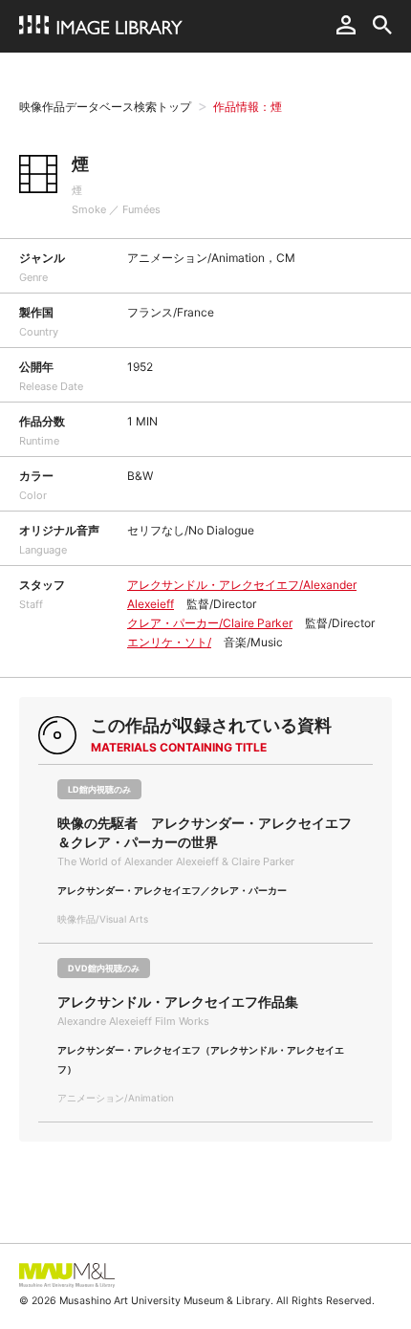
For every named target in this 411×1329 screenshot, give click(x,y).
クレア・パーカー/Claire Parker (209, 623)
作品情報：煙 (247, 106)
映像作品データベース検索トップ (105, 106)
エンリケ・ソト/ (169, 642)
